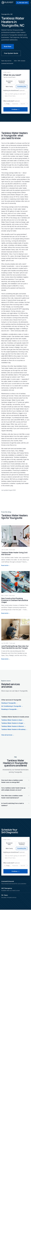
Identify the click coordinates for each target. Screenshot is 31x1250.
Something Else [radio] (21, 86)
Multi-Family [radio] (9, 86)
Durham (3, 349)
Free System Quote (11, 53)
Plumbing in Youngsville (9, 709)
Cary (21, 347)
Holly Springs (11, 453)
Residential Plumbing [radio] (22, 81)
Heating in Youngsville (9, 703)
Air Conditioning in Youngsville (12, 706)
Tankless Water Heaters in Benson (13, 726)
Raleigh (17, 347)
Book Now (7, 46)
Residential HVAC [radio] (9, 81)
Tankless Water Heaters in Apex (12, 720)
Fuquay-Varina (23, 453)
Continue (14, 109)
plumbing (18, 466)
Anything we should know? (14, 90)
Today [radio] (8, 103)
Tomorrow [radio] (15, 103)
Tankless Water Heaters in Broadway (14, 729)
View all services (7, 735)
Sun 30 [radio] (23, 103)
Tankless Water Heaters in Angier (13, 723)
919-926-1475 (23, 2)
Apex (12, 451)
